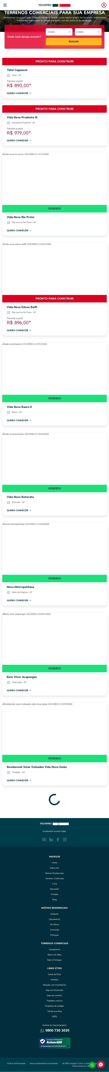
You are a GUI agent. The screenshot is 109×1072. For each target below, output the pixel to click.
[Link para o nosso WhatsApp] (92, 1065)
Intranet (54, 979)
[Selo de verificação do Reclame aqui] (54, 1043)
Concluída (54, 929)
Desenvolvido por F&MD (82, 1066)
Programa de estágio (54, 1006)
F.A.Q (54, 883)
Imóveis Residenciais (54, 873)
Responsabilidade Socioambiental (44, 1063)
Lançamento (54, 919)
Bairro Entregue (54, 960)
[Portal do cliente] (104, 5)
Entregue (54, 935)
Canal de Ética (54, 974)
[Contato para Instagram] (64, 839)
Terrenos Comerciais (54, 878)
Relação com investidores (54, 985)
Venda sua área (54, 1011)
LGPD (54, 1016)
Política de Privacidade (16, 1063)
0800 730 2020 (56, 1030)
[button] (101, 1064)
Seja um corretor (54, 995)
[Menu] (5, 5)
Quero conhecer (17, 93)
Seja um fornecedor (54, 990)
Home (54, 862)
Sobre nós (54, 868)
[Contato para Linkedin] (51, 839)
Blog (55, 899)
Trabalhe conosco (54, 1000)
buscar (73, 41)
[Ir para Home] (54, 5)
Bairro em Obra (54, 954)
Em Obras (54, 924)
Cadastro (54, 914)
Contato (54, 894)
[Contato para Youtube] (44, 839)
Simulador (54, 889)
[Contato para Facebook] (58, 839)
